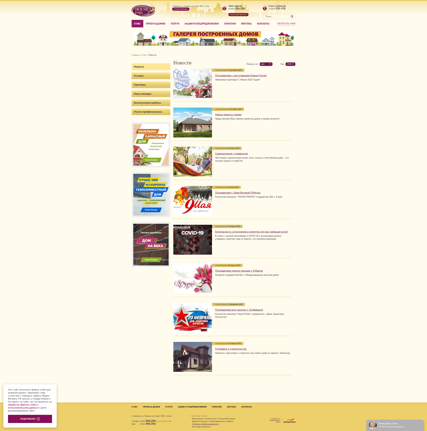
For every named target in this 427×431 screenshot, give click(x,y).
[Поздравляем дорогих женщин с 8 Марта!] (192, 279)
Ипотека (246, 23)
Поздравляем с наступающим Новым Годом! (241, 75)
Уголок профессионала (148, 111)
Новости (139, 66)
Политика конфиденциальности (205, 424)
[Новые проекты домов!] (192, 122)
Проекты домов (155, 23)
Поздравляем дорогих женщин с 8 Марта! (239, 270)
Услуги (175, 23)
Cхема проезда (181, 9)
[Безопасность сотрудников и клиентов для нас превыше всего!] (192, 240)
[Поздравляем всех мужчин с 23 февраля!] (192, 318)
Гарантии (230, 23)
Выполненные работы (147, 102)
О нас (137, 23)
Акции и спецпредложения (201, 23)
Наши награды (142, 93)
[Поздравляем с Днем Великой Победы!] (192, 201)
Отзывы (139, 75)
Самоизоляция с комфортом (231, 153)
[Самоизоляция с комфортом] (192, 162)
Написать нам (286, 23)
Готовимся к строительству (231, 348)
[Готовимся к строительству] (192, 357)
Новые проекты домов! (228, 114)
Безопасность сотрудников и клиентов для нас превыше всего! (251, 231)
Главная (135, 54)
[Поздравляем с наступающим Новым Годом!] (192, 83)
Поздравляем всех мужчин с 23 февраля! (239, 309)
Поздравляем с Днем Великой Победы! (238, 192)
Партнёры (140, 84)
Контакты (263, 23)
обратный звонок (238, 15)
